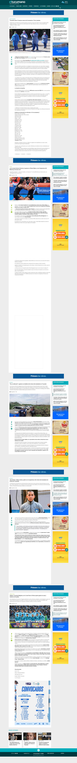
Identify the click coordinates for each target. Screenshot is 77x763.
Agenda (48, 6)
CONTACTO (26, 753)
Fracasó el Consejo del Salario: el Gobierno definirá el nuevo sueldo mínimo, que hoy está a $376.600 (44, 745)
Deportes (25, 6)
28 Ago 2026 (12, 740)
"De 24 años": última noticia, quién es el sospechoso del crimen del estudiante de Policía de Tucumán (60, 34)
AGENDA (62, 753)
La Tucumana (43, 6)
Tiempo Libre (18, 6)
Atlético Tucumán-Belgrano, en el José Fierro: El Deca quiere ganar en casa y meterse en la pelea (60, 38)
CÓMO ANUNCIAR (50, 753)
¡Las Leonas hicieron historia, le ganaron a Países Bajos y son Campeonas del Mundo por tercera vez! (60, 174)
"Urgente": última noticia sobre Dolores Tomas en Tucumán (29, 743)
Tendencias (36, 6)
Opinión (30, 6)
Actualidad (12, 6)
